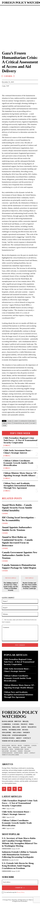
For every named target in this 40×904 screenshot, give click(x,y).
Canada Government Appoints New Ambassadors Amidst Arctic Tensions (19, 555)
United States (6, 848)
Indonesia (5, 860)
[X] (8, 91)
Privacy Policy (20, 892)
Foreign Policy (7, 423)
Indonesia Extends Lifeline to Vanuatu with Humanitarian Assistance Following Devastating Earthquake (19, 854)
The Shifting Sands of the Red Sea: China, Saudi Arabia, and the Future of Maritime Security (10, 586)
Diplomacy (32, 420)
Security (33, 423)
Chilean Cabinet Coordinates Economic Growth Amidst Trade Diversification (18, 462)
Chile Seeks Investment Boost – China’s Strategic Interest (17, 451)
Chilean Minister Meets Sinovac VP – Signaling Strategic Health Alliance (20, 474)
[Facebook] (4, 91)
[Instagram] (9, 789)
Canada (5, 513)
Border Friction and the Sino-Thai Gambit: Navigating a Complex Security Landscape (29, 585)
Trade (4, 425)
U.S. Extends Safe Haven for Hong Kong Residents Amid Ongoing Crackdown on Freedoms (18, 865)
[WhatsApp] (17, 91)
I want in (18, 887)
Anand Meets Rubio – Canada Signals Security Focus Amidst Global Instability (17, 508)
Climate (15, 420)
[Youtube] (20, 789)
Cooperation (24, 420)
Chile (6, 445)
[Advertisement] (20, 26)
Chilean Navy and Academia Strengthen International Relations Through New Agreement (19, 485)
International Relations (21, 423)
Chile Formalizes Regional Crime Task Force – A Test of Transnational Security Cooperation (20, 440)
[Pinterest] (13, 91)
